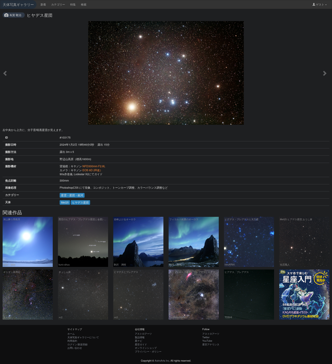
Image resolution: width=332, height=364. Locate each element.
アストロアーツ (143, 333)
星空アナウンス (210, 344)
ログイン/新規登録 (77, 344)
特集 (73, 4)
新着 (43, 4)
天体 (8, 202)
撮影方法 (10, 152)
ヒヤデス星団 (80, 202)
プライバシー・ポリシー (148, 351)
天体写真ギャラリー (18, 4)
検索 (83, 4)
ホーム (71, 333)
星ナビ (138, 340)
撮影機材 (10, 166)
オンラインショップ (146, 347)
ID (6, 137)
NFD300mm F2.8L (93, 166)
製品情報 (140, 337)
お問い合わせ (74, 347)
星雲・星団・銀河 (72, 195)
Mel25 (65, 202)
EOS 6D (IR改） (92, 170)
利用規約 (72, 340)
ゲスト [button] (320, 4)
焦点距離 (10, 180)
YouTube (207, 340)
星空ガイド (141, 344)
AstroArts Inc (162, 360)
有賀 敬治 (15, 15)
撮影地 (9, 159)
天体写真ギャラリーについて (83, 337)
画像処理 (10, 188)
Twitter (206, 337)
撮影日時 (10, 144)
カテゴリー (58, 4)
